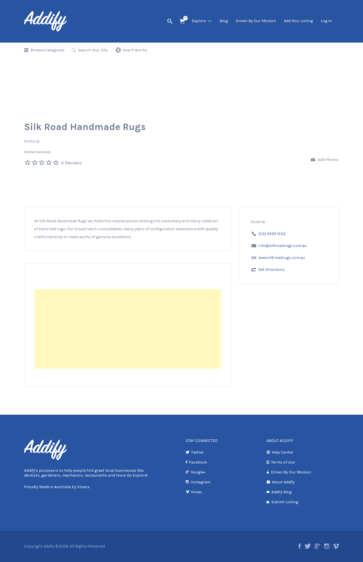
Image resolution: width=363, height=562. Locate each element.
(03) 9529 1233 (272, 233)
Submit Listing (284, 502)
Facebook (198, 462)
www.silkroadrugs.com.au (281, 257)
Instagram (200, 482)
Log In (326, 20)
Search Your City (93, 50)
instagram (326, 546)
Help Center (282, 452)
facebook (299, 546)
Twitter (197, 452)
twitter (308, 546)
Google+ (198, 472)
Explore (199, 20)
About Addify (283, 482)
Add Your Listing (298, 20)
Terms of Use (283, 462)
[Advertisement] (127, 329)
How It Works (135, 50)
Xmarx (83, 487)
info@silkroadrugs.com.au (282, 245)
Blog (224, 20)
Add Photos (328, 159)
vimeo (336, 546)
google (317, 546)
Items (182, 21)
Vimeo (196, 492)
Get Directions (271, 269)
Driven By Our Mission (256, 20)
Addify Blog (281, 492)
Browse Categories (47, 50)
